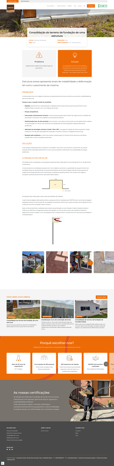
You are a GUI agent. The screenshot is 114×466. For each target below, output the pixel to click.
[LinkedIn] (9, 449)
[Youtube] (12, 449)
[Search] (84, 6)
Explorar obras (101, 297)
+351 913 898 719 (59, 457)
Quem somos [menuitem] (44, 430)
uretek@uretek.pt (73, 457)
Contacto (91, 6)
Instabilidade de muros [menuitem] (13, 435)
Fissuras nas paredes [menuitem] (12, 430)
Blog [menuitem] (76, 433)
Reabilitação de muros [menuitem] (13, 437)
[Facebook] (7, 449)
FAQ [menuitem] (76, 435)
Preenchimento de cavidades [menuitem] (14, 440)
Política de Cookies (102, 457)
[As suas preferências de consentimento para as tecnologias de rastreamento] (2, 463)
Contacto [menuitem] (77, 430)
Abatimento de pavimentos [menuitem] (14, 433)
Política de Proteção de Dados (87, 457)
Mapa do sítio (11, 459)
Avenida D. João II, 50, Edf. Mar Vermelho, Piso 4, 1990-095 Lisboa (34, 457)
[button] (90, 263)
